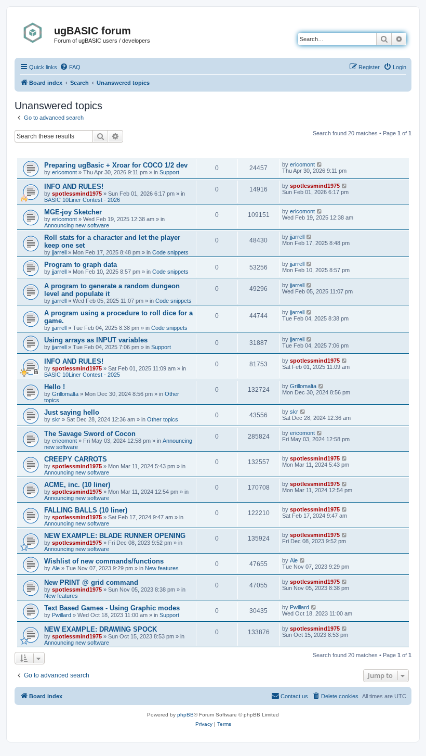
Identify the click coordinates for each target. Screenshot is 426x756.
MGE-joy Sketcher (73, 212)
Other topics (162, 419)
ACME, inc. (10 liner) (77, 485)
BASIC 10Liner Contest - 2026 (82, 200)
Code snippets (170, 252)
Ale (56, 568)
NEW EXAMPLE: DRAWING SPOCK (100, 629)
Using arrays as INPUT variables (96, 340)
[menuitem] (70, 67)
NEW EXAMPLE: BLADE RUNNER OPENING (114, 536)
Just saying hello (71, 412)
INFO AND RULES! (73, 186)
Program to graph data (80, 264)
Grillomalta (65, 394)
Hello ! (54, 387)
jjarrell (59, 252)
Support (169, 172)
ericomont (64, 172)
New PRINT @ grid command (91, 582)
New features (162, 568)
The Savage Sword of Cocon (90, 434)
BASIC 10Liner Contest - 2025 (82, 374)
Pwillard (61, 615)
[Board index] (35, 32)
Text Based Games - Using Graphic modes (112, 608)
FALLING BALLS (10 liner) (85, 510)
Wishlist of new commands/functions (104, 561)
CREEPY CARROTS (75, 459)
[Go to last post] (319, 164)
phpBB (185, 714)
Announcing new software (76, 225)
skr (56, 419)
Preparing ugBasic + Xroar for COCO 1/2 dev (116, 165)
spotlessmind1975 (77, 193)
